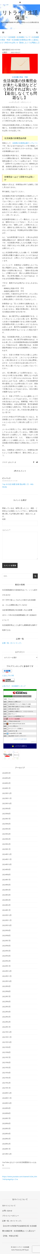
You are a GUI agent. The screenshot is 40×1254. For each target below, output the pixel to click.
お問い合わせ (7, 1211)
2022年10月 (7, 981)
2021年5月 (6, 1067)
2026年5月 (6, 773)
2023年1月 (6, 966)
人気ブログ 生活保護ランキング (14, 686)
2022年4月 (6, 1012)
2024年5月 (6, 890)
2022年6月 (6, 1001)
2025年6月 (6, 824)
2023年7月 (6, 940)
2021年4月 (6, 1072)
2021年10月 (7, 1042)
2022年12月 (7, 971)
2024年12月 (7, 854)
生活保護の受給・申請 (20, 77)
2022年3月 (6, 1017)
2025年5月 (6, 829)
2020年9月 (6, 1108)
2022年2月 (6, 1022)
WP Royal (25, 1250)
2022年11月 (7, 976)
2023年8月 (6, 935)
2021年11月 (7, 1037)
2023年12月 (7, 915)
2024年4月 (6, 895)
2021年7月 (6, 1057)
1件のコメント (26, 102)
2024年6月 (6, 885)
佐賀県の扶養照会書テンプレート (25, 143)
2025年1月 (6, 849)
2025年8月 (6, 813)
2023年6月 (6, 946)
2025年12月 (7, 793)
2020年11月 (7, 1098)
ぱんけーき (12, 462)
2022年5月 (6, 1006)
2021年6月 (6, 1062)
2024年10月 (7, 864)
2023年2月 (6, 961)
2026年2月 (6, 783)
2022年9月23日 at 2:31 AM (9, 481)
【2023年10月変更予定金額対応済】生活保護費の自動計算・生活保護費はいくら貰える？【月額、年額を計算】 (19, 1231)
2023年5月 (6, 951)
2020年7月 (6, 1118)
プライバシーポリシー (10, 1216)
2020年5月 (6, 1128)
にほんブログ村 (8, 675)
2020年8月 (6, 1113)
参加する (34, 742)
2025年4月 (6, 834)
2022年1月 (6, 1027)
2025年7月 (6, 819)
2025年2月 (6, 844)
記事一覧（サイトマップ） (12, 643)
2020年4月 (6, 1133)
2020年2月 (6, 1144)
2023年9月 (6, 930)
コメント (6, 530)
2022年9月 (6, 986)
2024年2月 (6, 905)
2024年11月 (7, 859)
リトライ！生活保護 (20, 15)
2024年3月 (6, 900)
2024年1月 (6, 910)
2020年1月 (6, 1149)
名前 (4, 519)
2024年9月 (6, 869)
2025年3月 (6, 839)
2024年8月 (6, 874)
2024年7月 (6, 879)
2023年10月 (7, 925)
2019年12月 (7, 1154)
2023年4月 (6, 956)
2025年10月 (7, 803)
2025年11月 (7, 798)
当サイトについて (9, 1205)
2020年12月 (7, 1093)
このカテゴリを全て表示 (20, 739)
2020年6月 (6, 1123)
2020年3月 (6, 1139)
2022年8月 (6, 991)
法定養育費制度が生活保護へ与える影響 (17, 610)
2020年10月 (7, 1103)
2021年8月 (6, 1052)
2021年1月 (6, 1088)
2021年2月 (6, 1083)
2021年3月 (6, 1078)
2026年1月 (6, 788)
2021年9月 (6, 1047)
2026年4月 (6, 778)
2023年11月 (7, 920)
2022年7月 (6, 996)
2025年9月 (6, 808)
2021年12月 (7, 1032)
